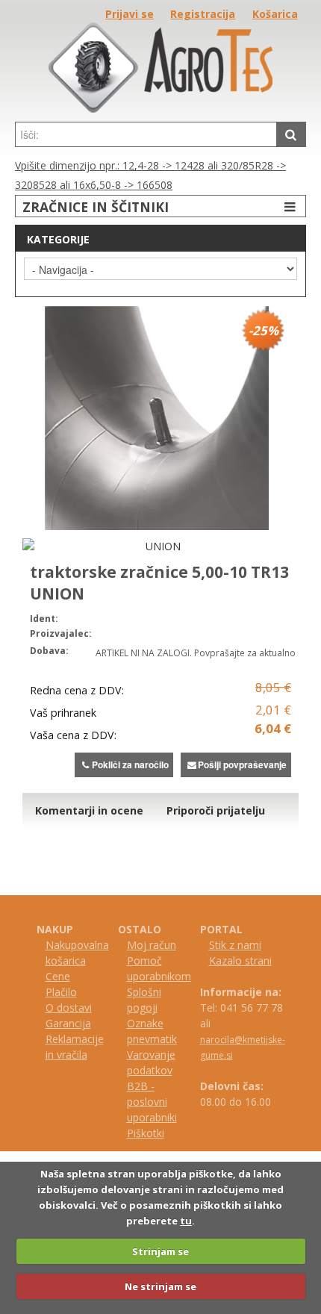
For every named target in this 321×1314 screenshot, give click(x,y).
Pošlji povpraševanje (242, 764)
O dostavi (69, 1007)
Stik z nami (235, 945)
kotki (152, 1133)
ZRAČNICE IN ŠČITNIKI (95, 207)
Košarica (275, 14)
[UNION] (156, 546)
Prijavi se (129, 14)
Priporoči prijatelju (215, 810)
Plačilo (61, 992)
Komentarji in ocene (89, 810)
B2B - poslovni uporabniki (152, 1101)
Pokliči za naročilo (130, 764)
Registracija (202, 14)
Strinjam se (160, 1251)
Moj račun (151, 945)
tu (186, 1220)
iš (137, 1133)
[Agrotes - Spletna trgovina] (160, 109)
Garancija (68, 1023)
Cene (58, 976)
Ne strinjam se (160, 1286)
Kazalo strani (240, 960)
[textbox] (146, 134)
